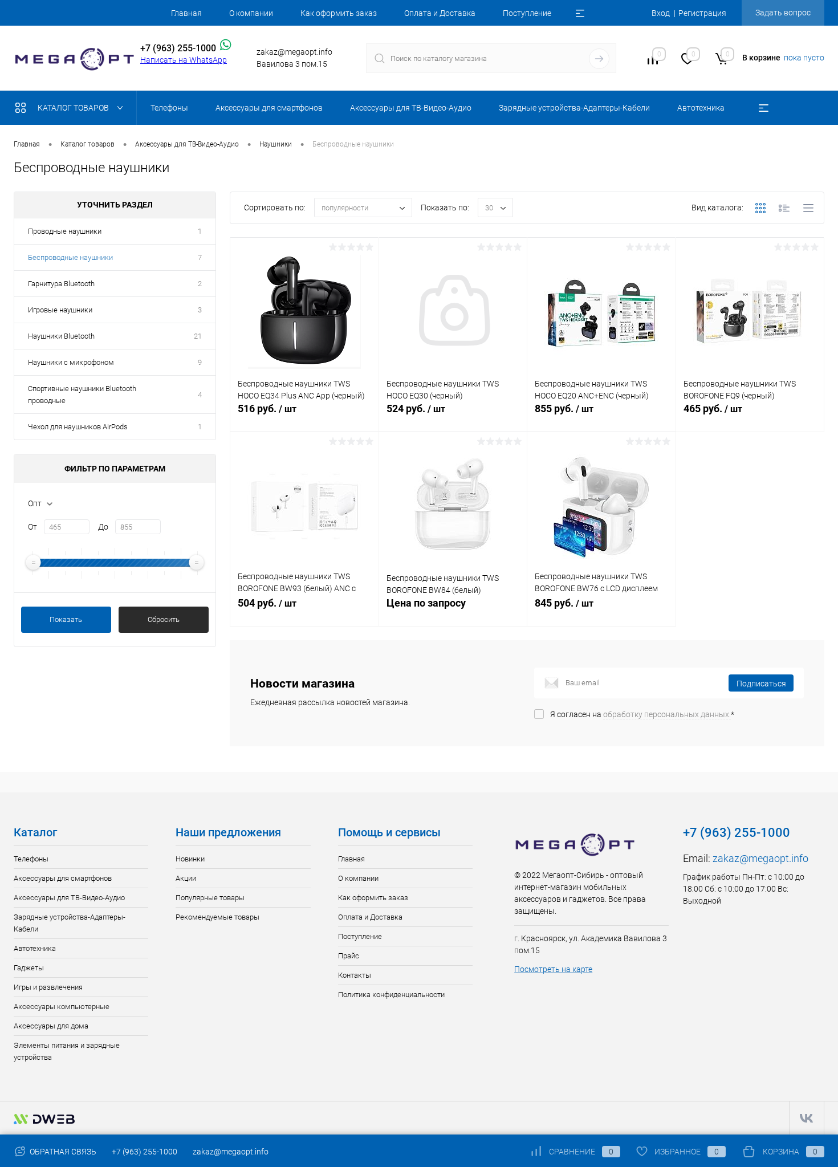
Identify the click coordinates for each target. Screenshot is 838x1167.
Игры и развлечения (48, 987)
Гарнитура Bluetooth (61, 283)
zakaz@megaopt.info (760, 858)
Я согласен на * (642, 714)
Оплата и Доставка (439, 13)
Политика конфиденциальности (391, 994)
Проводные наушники (64, 231)
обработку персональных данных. (667, 714)
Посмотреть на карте (553, 969)
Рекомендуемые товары (217, 917)
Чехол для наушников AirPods (78, 426)
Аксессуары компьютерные (61, 1006)
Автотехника (35, 948)
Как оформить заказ (338, 13)
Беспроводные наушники (70, 257)
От (32, 526)
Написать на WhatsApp (183, 59)
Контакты (354, 975)
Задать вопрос (783, 12)
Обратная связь (62, 1151)
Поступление (527, 13)
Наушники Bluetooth (61, 336)
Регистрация (702, 13)
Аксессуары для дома (51, 1026)
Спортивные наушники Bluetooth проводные (82, 394)
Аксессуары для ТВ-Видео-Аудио (69, 897)
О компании (251, 13)
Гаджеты (29, 967)
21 (198, 336)
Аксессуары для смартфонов (63, 878)
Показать (66, 619)
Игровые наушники (60, 310)
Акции (186, 878)
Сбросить (164, 619)
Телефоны (31, 859)
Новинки (190, 859)
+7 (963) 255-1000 (144, 1151)
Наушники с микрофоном (71, 362)
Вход (661, 13)
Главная (186, 13)
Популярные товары (210, 897)
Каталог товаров (74, 107)
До (103, 526)
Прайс (348, 956)
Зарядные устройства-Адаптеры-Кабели (69, 923)
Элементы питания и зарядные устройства (67, 1051)
